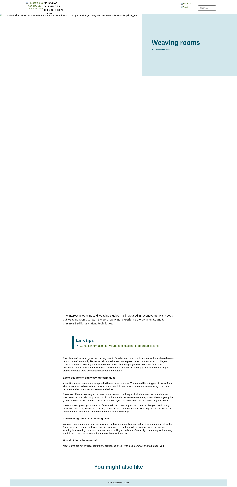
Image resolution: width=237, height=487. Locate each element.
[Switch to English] (185, 7)
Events (49, 13)
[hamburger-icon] (177, 2)
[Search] (200, 13)
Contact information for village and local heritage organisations (119, 345)
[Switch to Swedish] (186, 3)
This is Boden (53, 10)
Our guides (52, 6)
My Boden (51, 2)
